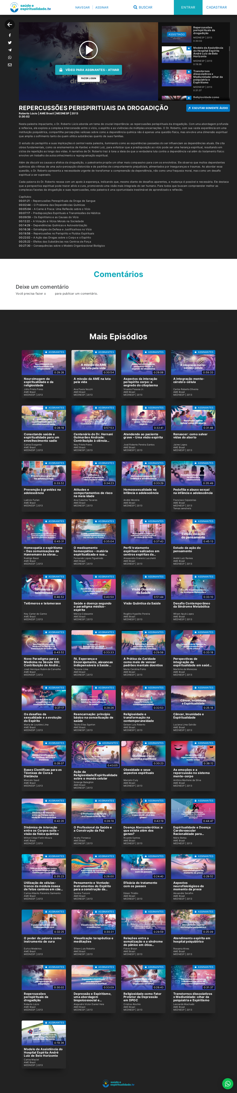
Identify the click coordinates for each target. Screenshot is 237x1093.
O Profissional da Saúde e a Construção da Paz (93, 828)
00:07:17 (24, 213)
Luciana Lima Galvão (184, 725)
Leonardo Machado (183, 1004)
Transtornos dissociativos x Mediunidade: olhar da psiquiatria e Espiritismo (192, 997)
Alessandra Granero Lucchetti (139, 558)
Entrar (188, 7)
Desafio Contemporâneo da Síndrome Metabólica (191, 604)
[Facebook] (10, 35)
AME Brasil (47, 113)
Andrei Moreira (131, 500)
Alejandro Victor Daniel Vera (89, 1004)
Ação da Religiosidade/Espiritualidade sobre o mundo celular (95, 775)
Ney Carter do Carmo (35, 614)
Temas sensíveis (182, 508)
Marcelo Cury (130, 780)
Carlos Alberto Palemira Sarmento (42, 893)
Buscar (145, 7)
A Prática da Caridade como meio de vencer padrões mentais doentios (143, 662)
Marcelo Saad (31, 780)
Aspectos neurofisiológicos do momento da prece (188, 886)
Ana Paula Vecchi (83, 389)
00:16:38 (24, 229)
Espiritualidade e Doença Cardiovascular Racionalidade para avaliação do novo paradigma (192, 833)
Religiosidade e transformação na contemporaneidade (138, 717)
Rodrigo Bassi (31, 558)
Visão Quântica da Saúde (142, 603)
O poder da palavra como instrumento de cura (42, 939)
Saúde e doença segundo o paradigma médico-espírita (93, 606)
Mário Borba (179, 838)
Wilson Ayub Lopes (183, 614)
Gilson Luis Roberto (84, 949)
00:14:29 (24, 225)
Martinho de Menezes (185, 669)
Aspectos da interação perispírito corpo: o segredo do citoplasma (140, 382)
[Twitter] (10, 42)
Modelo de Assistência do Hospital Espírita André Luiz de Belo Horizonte (43, 1052)
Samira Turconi (82, 893)
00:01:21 (24, 200)
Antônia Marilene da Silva (187, 780)
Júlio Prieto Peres (33, 389)
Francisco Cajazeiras (184, 500)
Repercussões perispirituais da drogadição (36, 997)
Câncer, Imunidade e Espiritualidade (188, 715)
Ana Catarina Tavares (85, 500)
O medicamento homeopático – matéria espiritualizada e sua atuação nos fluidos (91, 552)
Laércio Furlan (31, 500)
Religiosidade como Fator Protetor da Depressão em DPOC (142, 997)
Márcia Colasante (83, 614)
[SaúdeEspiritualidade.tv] (30, 7)
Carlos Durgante (33, 445)
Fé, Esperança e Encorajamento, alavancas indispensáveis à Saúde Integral (93, 663)
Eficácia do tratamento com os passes (140, 884)
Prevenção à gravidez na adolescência (42, 491)
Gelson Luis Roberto (134, 725)
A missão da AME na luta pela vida (92, 380)
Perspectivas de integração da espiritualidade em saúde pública (192, 663)
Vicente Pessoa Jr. (133, 389)
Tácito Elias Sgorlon (84, 725)
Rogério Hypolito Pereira (136, 614)
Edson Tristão (130, 893)
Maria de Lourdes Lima (36, 725)
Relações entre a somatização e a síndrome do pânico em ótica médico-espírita (143, 943)
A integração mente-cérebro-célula (189, 380)
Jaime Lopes (180, 445)
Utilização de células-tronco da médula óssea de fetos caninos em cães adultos (43, 887)
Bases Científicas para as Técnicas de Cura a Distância (43, 773)
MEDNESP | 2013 (67, 113)
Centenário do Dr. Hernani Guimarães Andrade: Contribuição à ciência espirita (93, 439)
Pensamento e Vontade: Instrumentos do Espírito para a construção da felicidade (92, 887)
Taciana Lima (81, 669)
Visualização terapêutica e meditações (93, 939)
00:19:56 (24, 233)
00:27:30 (24, 245)
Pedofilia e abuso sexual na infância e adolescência (193, 491)
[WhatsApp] (10, 57)
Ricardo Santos (131, 838)
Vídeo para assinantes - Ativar (92, 70)
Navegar (82, 7)
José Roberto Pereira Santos (138, 445)
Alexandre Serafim (183, 893)
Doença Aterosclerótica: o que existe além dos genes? (143, 830)
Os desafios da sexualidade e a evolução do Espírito (42, 717)
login (50, 293)
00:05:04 (25, 208)
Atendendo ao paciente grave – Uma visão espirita (143, 435)
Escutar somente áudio (210, 108)
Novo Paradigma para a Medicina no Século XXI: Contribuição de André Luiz (42, 663)
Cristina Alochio (132, 1004)
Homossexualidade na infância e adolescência (140, 491)
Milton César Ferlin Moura (38, 838)
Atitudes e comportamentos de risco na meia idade (93, 493)
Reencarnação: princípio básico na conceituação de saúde (94, 717)
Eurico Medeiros (32, 949)
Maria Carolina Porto (134, 669)
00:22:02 (24, 237)
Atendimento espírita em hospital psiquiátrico (192, 939)
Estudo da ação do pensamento (187, 549)
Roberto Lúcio (28, 113)
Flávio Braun (130, 949)
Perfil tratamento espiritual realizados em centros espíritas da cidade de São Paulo (141, 552)
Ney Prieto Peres (83, 445)
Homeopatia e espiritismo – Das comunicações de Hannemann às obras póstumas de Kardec (43, 552)
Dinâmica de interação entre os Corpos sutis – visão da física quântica (41, 830)
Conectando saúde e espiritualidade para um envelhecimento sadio (41, 437)
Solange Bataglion (84, 782)
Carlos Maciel (31, 1060)
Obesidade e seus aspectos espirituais (138, 771)
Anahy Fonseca (82, 838)
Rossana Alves (181, 949)
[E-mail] (10, 65)
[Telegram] (10, 50)
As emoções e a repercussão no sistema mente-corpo (191, 773)
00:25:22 (24, 241)
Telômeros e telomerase (42, 603)
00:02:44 (25, 204)
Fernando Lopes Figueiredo (88, 558)
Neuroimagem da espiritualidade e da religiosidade (38, 382)
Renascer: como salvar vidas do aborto (190, 435)
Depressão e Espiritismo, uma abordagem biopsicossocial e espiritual (92, 998)
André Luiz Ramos (183, 558)
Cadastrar (216, 7)
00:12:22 (24, 221)
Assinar (101, 7)
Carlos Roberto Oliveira (185, 389)
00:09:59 (25, 217)
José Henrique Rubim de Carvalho (42, 669)
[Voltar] (10, 24)
